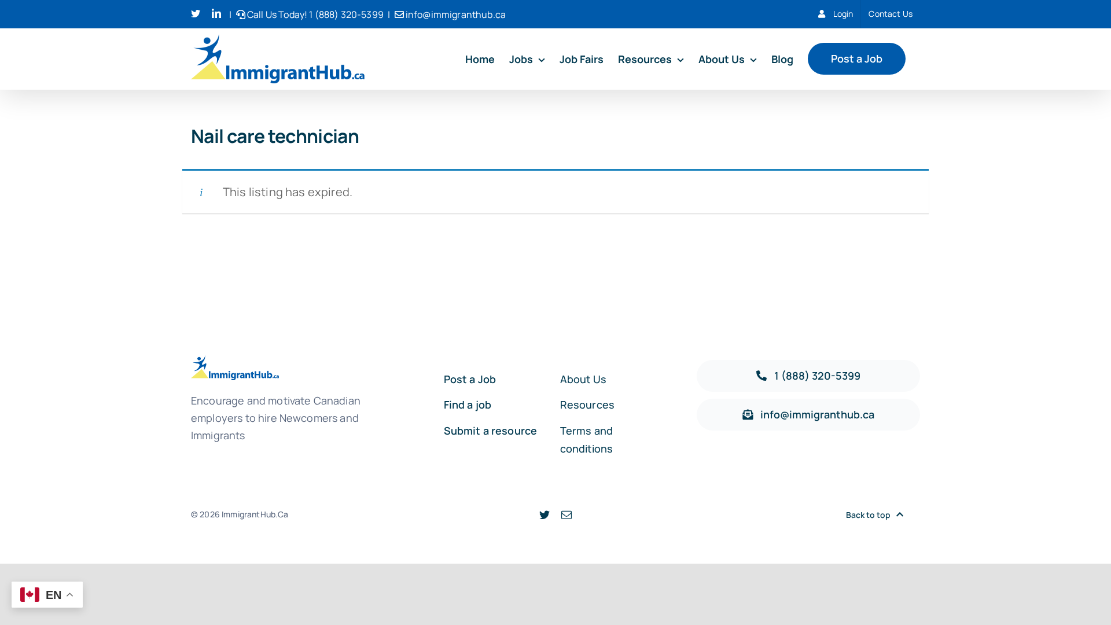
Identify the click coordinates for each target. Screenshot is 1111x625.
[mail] (566, 514)
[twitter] (544, 514)
